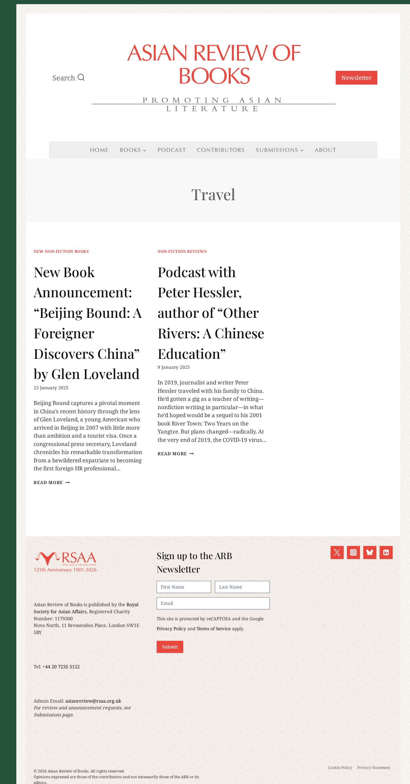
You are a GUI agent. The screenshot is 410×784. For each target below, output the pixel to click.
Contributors (221, 149)
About (325, 149)
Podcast (172, 149)
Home (99, 149)
